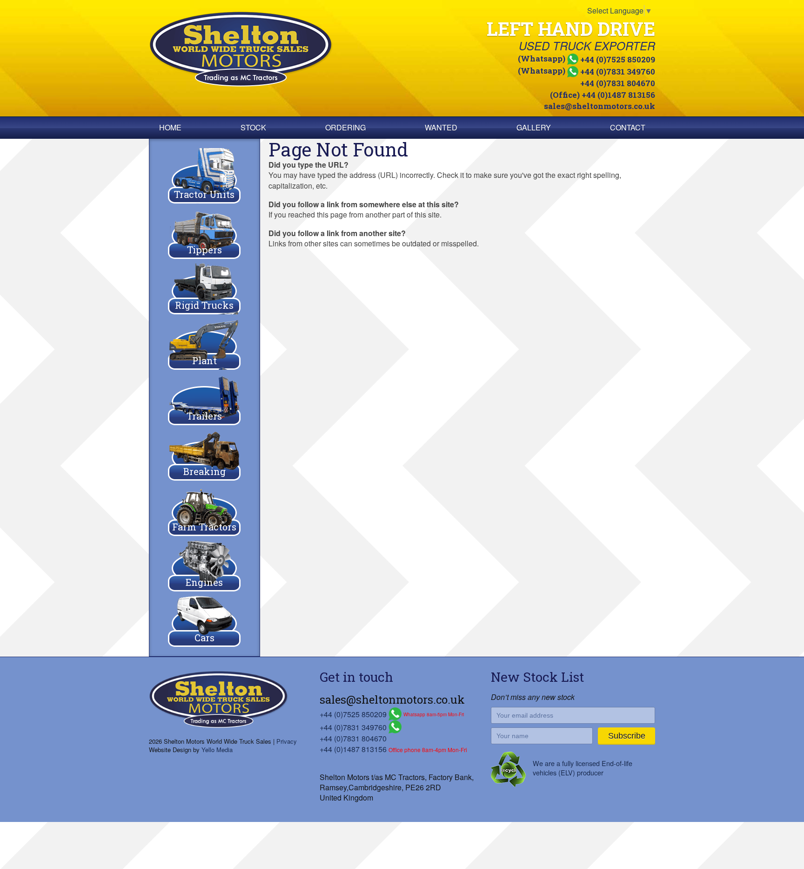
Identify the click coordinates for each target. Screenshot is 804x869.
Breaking (204, 471)
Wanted (441, 127)
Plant (204, 360)
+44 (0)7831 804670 (617, 83)
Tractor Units (204, 194)
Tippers (204, 250)
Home (170, 127)
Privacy (286, 741)
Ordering (345, 127)
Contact (627, 127)
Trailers (204, 416)
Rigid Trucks (204, 305)
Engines (204, 582)
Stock (253, 127)
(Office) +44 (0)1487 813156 (602, 94)
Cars (204, 637)
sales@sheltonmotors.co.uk (599, 106)
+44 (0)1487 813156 (353, 749)
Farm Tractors (204, 527)
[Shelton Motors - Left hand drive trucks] (274, 49)
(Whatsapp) (586, 58)
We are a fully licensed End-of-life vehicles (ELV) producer (582, 767)
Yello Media (217, 749)
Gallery (533, 127)
